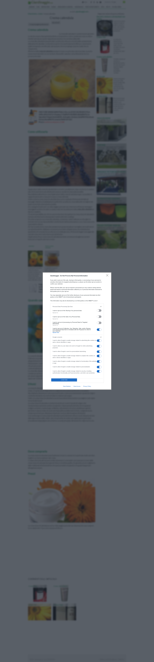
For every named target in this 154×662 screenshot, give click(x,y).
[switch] (99, 310)
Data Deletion (67, 386)
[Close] (108, 276)
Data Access (77, 386)
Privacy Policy (87, 386)
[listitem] (77, 307)
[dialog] (77, 331)
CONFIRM (64, 380)
